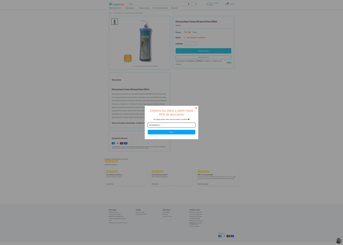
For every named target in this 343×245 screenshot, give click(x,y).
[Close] (196, 108)
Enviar (171, 132)
